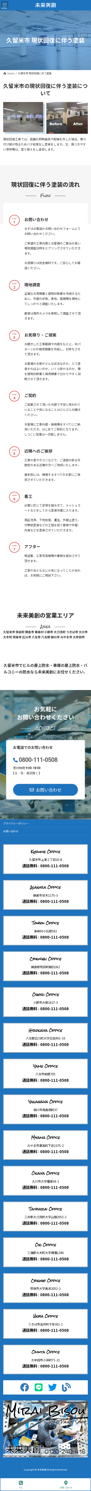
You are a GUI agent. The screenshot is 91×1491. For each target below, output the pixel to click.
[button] (45, 790)
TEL (21, 1487)
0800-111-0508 (38, 759)
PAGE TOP (84, 1472)
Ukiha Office (45, 1316)
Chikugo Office (45, 1280)
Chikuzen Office (45, 959)
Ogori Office (45, 994)
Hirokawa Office (45, 1030)
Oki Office (45, 1245)
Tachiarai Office (45, 1209)
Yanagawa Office (45, 1102)
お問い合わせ (10, 831)
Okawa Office (45, 1173)
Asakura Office (45, 887)
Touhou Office (45, 923)
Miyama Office (45, 1137)
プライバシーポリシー (16, 823)
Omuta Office (46, 1352)
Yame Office (45, 1066)
